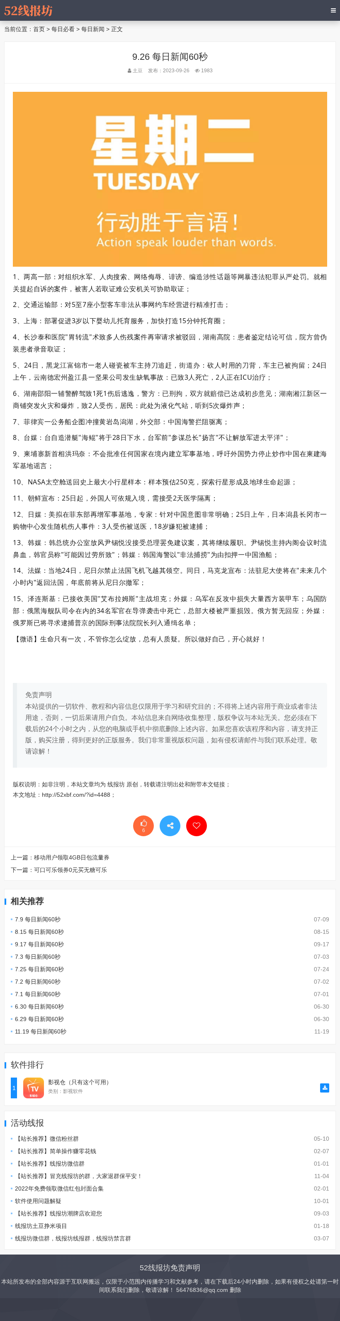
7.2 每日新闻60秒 (38, 981)
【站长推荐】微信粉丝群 (47, 1138)
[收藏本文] (196, 825)
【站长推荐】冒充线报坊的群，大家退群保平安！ (79, 1176)
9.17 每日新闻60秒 (39, 944)
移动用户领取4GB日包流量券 (71, 857)
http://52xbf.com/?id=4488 (76, 794)
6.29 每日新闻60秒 (39, 1019)
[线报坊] (28, 10)
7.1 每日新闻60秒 (38, 994)
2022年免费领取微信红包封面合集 (59, 1188)
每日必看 (63, 29)
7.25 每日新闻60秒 (39, 969)
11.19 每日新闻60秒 (40, 1031)
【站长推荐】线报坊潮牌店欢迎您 (58, 1213)
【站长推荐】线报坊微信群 (50, 1163)
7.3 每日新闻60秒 (38, 956)
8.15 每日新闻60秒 (39, 931)
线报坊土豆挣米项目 (41, 1226)
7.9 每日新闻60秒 (38, 919)
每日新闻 (92, 29)
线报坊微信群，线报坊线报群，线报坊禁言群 (73, 1238)
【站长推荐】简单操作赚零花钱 (55, 1151)
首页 (39, 29)
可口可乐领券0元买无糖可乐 (70, 870)
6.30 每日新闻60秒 (39, 1006)
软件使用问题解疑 (38, 1201)
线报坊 (116, 784)
